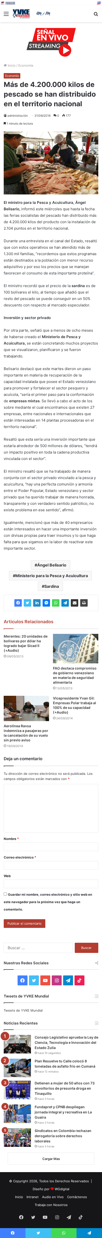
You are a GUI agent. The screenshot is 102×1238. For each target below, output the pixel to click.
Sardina (51, 586)
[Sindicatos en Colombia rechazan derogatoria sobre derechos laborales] (17, 1137)
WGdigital (62, 1189)
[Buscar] (95, 15)
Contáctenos (77, 1197)
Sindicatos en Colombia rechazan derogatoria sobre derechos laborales (63, 1136)
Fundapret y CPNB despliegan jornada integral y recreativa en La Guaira (63, 1112)
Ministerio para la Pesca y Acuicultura (51, 575)
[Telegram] (65, 603)
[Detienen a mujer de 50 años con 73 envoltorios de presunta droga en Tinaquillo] (17, 1090)
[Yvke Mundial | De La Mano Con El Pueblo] (32, 14)
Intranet (32, 1197)
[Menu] (6, 15)
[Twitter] (27, 603)
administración (17, 115)
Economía (25, 65)
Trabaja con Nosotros (51, 1205)
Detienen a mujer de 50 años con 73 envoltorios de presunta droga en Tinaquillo (65, 1088)
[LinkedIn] (37, 603)
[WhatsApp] (55, 603)
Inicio (11, 65)
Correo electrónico (20, 857)
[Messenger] (46, 603)
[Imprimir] (84, 603)
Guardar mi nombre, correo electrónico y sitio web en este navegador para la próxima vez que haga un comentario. (48, 901)
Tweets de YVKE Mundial (23, 1010)
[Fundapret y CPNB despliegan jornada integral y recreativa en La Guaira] (17, 1113)
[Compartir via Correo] (74, 603)
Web (7, 876)
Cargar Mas (51, 1159)
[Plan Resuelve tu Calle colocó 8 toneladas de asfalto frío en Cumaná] (17, 1068)
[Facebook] (18, 603)
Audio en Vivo (53, 1197)
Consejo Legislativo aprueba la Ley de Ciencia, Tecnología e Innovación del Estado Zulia (66, 1042)
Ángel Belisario (51, 565)
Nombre (11, 839)
